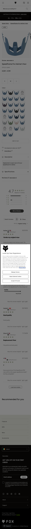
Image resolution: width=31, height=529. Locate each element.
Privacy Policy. (22, 267)
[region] (15, 264)
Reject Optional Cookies (15, 276)
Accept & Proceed (15, 280)
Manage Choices (15, 272)
